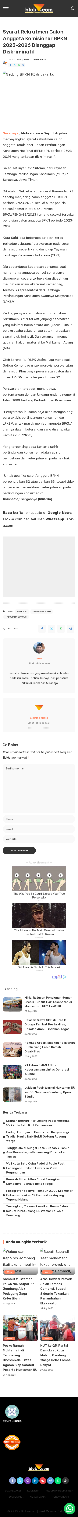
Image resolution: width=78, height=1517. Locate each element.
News (9, 1272)
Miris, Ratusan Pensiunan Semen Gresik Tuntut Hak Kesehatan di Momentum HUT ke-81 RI (49, 1002)
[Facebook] (10, 65)
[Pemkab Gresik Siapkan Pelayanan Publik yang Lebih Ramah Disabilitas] (12, 1049)
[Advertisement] (39, 566)
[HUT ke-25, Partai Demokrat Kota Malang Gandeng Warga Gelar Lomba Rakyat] (57, 1328)
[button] (69, 1508)
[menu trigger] (6, 8)
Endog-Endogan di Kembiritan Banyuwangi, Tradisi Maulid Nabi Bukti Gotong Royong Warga (38, 1136)
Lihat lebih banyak (39, 663)
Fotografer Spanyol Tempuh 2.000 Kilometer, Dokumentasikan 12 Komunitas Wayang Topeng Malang (39, 1195)
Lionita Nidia (39, 59)
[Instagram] (27, 1480)
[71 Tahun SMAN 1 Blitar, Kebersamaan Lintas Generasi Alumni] (12, 1072)
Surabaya (11, 133)
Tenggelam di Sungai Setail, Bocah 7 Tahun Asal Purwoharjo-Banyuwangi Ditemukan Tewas (37, 1152)
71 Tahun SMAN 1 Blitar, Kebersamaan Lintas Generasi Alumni (47, 1069)
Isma (27, 59)
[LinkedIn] (35, 1480)
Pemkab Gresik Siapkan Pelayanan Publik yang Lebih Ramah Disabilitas (50, 1047)
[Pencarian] (73, 8)
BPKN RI (22, 611)
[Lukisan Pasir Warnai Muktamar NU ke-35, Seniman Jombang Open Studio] (12, 1094)
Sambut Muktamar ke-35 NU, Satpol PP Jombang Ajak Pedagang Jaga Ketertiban (18, 1288)
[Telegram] (23, 65)
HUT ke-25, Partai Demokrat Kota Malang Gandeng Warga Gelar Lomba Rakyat (55, 1355)
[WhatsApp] (19, 65)
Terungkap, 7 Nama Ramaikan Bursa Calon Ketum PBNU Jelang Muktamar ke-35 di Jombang (37, 1211)
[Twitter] (14, 65)
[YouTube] (42, 1480)
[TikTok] (65, 1480)
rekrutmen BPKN (42, 611)
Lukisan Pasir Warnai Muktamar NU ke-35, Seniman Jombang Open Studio (50, 1092)
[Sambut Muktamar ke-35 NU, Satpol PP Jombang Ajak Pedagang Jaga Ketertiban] (20, 1261)
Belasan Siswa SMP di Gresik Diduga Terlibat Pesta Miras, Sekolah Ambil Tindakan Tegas (47, 1024)
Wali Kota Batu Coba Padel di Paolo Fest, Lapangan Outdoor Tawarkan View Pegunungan (35, 1168)
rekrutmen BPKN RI (17, 617)
